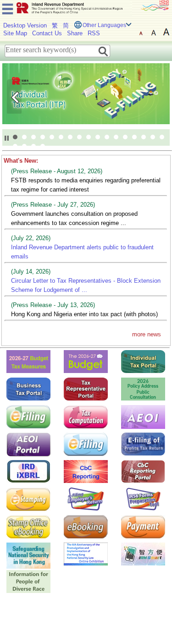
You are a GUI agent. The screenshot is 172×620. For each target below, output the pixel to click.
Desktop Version (25, 25)
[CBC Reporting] (86, 471)
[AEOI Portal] (28, 444)
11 (107, 137)
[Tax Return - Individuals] (28, 416)
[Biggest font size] (166, 32)
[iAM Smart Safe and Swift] (143, 553)
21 (42, 146)
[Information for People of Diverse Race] (28, 581)
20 (33, 146)
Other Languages (104, 25)
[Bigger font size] (153, 32)
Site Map (15, 33)
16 (152, 137)
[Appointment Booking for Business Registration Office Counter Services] (86, 526)
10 (97, 137)
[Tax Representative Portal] (86, 388)
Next (157, 96)
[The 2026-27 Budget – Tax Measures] (28, 361)
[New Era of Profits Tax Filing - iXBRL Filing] (28, 471)
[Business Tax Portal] (28, 388)
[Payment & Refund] (143, 526)
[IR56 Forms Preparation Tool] (143, 498)
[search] (103, 50)
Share (75, 33)
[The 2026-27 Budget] (86, 361)
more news (146, 334)
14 (134, 137)
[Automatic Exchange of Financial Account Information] (143, 416)
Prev (14, 96)
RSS (94, 33)
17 (162, 137)
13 (125, 137)
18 (15, 146)
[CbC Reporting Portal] (143, 471)
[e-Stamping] (28, 498)
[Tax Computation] (86, 416)
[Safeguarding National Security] (28, 555)
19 (24, 146)
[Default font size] (140, 32)
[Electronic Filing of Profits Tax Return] (143, 443)
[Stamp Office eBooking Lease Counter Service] (28, 526)
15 (143, 137)
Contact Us (47, 33)
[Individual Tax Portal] (143, 361)
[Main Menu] (7, 7)
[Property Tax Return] (86, 443)
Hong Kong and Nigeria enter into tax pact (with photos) (84, 314)
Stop (7, 138)
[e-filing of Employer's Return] (86, 498)
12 (116, 137)
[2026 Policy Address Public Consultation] (143, 388)
